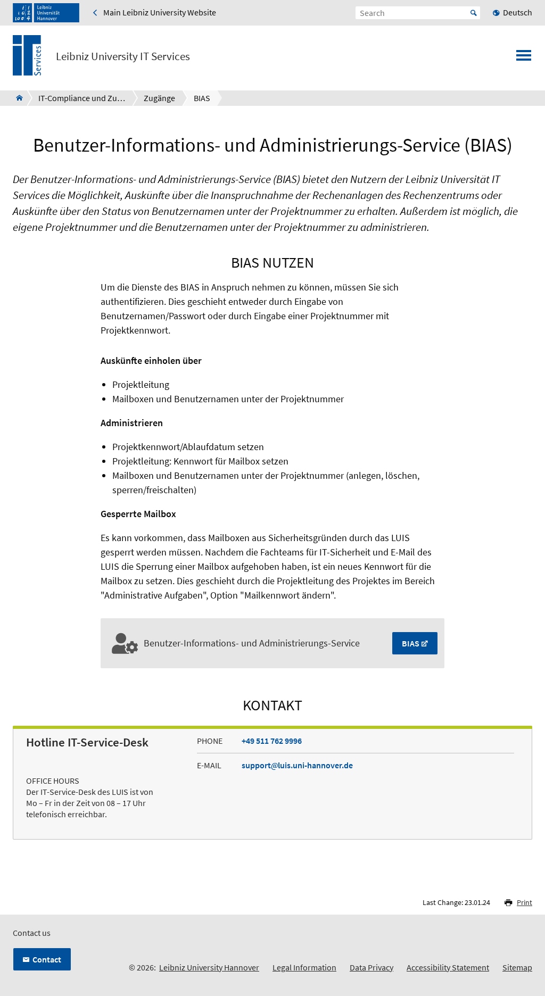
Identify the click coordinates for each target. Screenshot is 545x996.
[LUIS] (16, 97)
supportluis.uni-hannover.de (297, 765)
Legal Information (304, 967)
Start (473, 12)
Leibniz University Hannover (209, 967)
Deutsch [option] (517, 12)
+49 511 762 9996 (272, 740)
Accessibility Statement (448, 967)
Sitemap (517, 967)
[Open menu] (523, 58)
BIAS (410, 643)
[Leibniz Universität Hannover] (46, 12)
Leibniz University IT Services (123, 56)
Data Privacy (371, 967)
